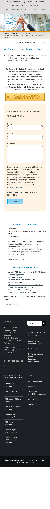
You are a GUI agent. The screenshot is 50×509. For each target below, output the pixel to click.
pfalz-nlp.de (8, 352)
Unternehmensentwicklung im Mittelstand (25, 285)
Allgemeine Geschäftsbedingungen (36, 393)
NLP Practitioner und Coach (13, 392)
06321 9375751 (30, 9)
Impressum (32, 386)
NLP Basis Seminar (35, 349)
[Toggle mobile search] (40, 18)
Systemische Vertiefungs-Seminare (13, 415)
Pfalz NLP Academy (10, 35)
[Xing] (22, 361)
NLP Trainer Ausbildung (9, 423)
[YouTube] (13, 361)
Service (20, 35)
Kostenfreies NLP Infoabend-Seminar (35, 342)
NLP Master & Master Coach (13, 400)
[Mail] (5, 365)
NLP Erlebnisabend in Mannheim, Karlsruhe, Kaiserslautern (36, 358)
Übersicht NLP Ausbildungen (10, 385)
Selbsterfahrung (15, 282)
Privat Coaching (15, 292)
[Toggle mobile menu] (45, 18)
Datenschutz (33, 399)
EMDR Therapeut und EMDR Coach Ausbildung (13, 439)
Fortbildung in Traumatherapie (11, 431)
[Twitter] (9, 361)
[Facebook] (5, 361)
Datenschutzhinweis (15, 187)
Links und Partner (35, 381)
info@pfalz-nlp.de (16, 350)
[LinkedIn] (17, 361)
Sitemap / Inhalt (34, 404)
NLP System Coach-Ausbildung (13, 408)
